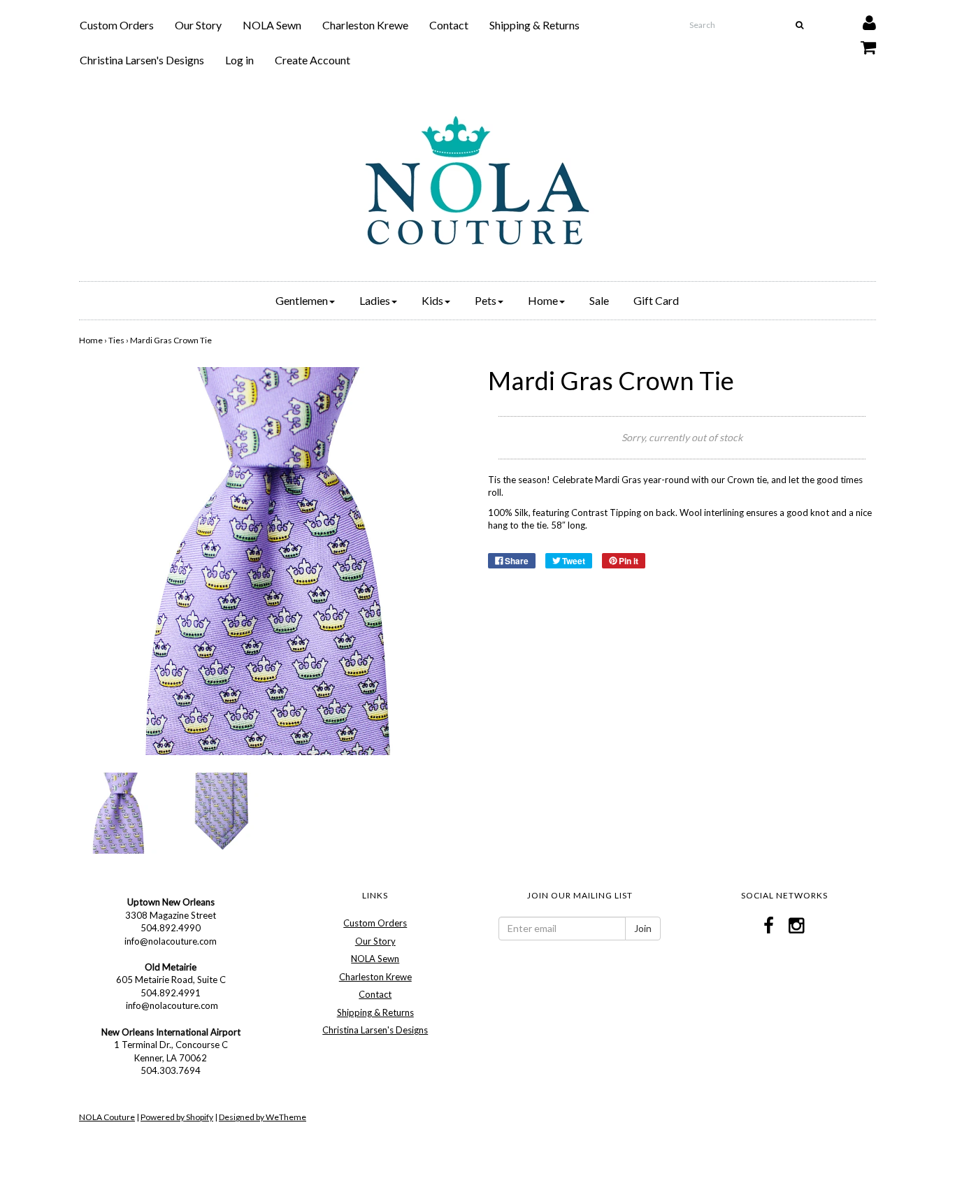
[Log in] (860, 19)
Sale (599, 300)
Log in (239, 59)
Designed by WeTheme (262, 1117)
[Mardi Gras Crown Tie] (119, 811)
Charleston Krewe (365, 24)
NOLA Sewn (272, 24)
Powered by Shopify (177, 1117)
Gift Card (656, 300)
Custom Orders (117, 24)
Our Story (198, 24)
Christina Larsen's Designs (142, 59)
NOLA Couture (107, 1117)
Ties (116, 340)
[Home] (477, 180)
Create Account (312, 59)
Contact (448, 24)
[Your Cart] (859, 43)
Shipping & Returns (534, 24)
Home (91, 340)
